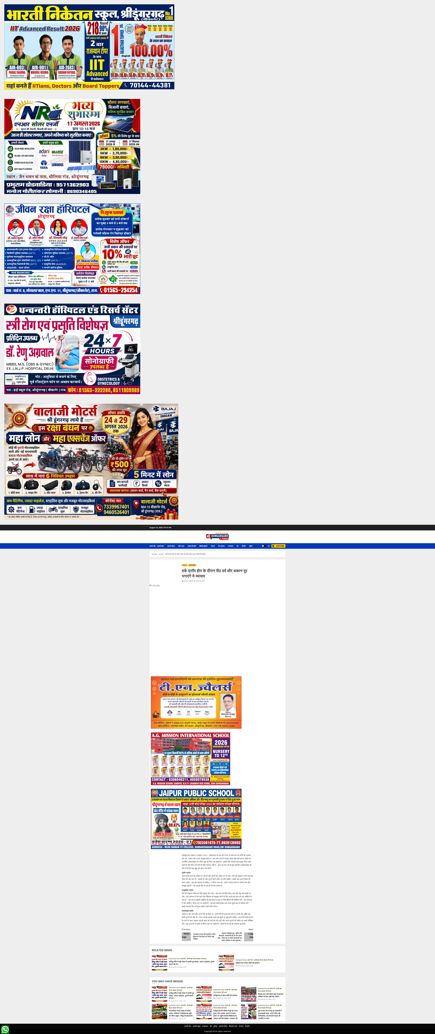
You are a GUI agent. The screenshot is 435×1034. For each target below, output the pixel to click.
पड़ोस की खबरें (192, 546)
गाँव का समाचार (197, 959)
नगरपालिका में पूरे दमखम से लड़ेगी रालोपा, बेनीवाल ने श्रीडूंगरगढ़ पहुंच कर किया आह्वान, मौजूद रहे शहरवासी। (181, 1013)
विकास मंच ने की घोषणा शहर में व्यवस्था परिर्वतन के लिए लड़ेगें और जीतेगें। (270, 995)
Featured (172, 959)
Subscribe (280, 546)
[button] (268, 546)
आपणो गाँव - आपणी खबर (187, 959)
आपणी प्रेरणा (171, 546)
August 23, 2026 (176, 967)
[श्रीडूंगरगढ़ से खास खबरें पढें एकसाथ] (226, 962)
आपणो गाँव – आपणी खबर (157, 546)
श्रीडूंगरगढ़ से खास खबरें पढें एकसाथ (248, 963)
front (185, 565)
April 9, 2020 (200, 581)
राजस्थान (230, 546)
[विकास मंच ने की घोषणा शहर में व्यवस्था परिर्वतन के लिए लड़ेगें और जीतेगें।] (248, 994)
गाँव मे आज (181, 546)
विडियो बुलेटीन (203, 546)
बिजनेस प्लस (233, 1026)
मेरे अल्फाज (221, 546)
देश (237, 546)
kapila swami (188, 581)
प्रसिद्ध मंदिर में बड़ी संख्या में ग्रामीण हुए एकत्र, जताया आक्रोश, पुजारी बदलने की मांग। (191, 962)
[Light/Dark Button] (264, 546)
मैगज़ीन (244, 546)
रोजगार (213, 546)
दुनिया (251, 546)
